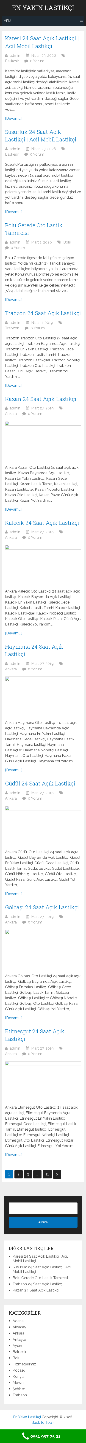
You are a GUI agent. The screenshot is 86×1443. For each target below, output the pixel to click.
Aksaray (19, 1327)
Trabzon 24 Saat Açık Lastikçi (43, 313)
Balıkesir (12, 61)
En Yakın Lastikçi (43, 8)
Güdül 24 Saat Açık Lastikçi (40, 783)
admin (15, 55)
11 (47, 1174)
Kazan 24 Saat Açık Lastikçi (40, 399)
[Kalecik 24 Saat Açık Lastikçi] (43, 564)
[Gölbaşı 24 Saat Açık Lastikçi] (43, 949)
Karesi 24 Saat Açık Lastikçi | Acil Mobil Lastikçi (42, 42)
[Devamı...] (13, 118)
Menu (8, 21)
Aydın (17, 1345)
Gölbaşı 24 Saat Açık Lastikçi (42, 907)
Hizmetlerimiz (24, 1364)
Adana (18, 1321)
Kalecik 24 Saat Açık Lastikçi (42, 522)
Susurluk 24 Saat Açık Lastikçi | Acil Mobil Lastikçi (40, 135)
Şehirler (19, 1389)
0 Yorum (37, 61)
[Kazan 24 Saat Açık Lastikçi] (43, 440)
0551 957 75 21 (45, 1436)
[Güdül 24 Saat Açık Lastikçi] (43, 825)
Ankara (11, 414)
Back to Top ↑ (43, 1422)
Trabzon (12, 328)
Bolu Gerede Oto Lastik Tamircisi (40, 1278)
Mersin (18, 1383)
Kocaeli (19, 1370)
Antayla (19, 1339)
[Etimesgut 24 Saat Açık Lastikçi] (43, 1080)
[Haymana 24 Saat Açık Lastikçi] (43, 696)
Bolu (67, 242)
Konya (18, 1376)
